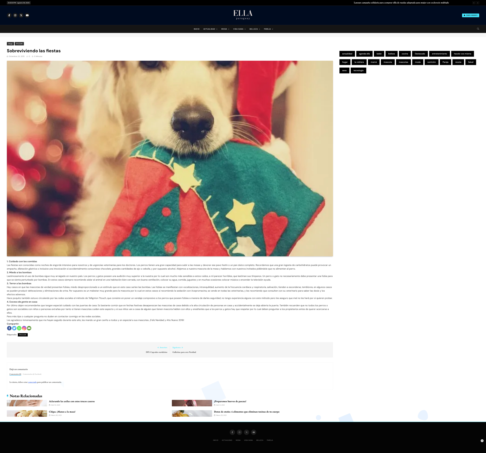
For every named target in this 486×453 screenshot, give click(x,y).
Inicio (197, 29)
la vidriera (359, 62)
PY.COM (19, 44)
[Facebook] (9, 328)
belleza (391, 53)
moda (418, 62)
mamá (374, 62)
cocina (405, 53)
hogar (345, 62)
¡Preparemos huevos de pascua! (230, 401)
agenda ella (364, 53)
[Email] (29, 328)
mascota (388, 62)
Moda (224, 29)
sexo (344, 70)
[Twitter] (14, 328)
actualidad (347, 53)
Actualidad (209, 29)
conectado (32, 382)
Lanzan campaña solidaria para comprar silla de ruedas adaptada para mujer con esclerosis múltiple (401, 3)
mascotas (403, 62)
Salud (470, 62)
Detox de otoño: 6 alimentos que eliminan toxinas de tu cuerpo (246, 411)
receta (458, 62)
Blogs (10, 44)
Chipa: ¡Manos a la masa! (62, 411)
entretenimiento (439, 53)
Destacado (22, 335)
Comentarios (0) (15, 374)
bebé (379, 53)
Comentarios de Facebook (32, 374)
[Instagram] (24, 328)
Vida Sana (238, 29)
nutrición (431, 62)
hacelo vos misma (462, 53)
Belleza (254, 29)
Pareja (267, 29)
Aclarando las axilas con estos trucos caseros (72, 401)
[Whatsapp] (19, 328)
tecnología (358, 70)
